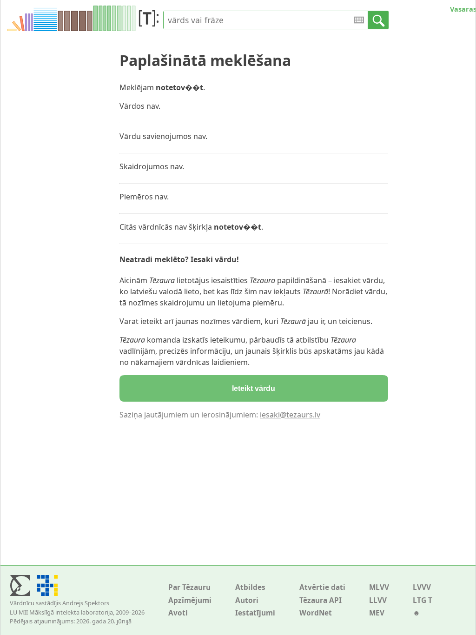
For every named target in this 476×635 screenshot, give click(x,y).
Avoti (178, 613)
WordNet (315, 613)
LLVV (378, 600)
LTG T (422, 600)
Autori (246, 600)
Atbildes (250, 587)
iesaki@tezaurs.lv (290, 415)
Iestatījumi (255, 613)
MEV (376, 613)
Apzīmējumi (190, 600)
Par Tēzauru (189, 587)
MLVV (379, 587)
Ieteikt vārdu (253, 388)
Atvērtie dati (322, 587)
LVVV (422, 587)
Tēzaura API (320, 600)
